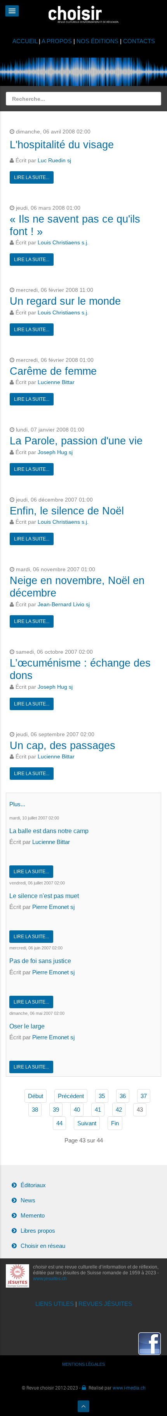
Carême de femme (53, 371)
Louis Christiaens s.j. (63, 243)
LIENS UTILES (54, 1303)
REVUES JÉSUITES (105, 1303)
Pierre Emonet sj (53, 907)
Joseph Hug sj (55, 452)
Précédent (71, 1096)
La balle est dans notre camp (49, 831)
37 (144, 1096)
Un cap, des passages (62, 745)
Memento (33, 1215)
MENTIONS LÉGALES (83, 1364)
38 (35, 1109)
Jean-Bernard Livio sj (64, 604)
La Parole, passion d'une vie (76, 441)
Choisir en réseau (43, 1245)
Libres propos (38, 1230)
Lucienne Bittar (56, 382)
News (28, 1200)
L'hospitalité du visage (62, 145)
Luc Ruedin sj (54, 160)
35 (102, 1096)
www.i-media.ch (129, 1387)
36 (123, 1096)
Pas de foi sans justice (40, 961)
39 (56, 1109)
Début (35, 1096)
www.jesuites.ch (50, 1278)
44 (59, 1123)
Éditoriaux (33, 1185)
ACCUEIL (25, 41)
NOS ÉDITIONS (97, 41)
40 (77, 1109)
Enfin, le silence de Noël (67, 511)
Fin (115, 1123)
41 (98, 1109)
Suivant (86, 1123)
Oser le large (27, 1026)
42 (119, 1109)
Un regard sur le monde (65, 301)
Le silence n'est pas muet (44, 896)
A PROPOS (57, 41)
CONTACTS (139, 41)
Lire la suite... (31, 177)
